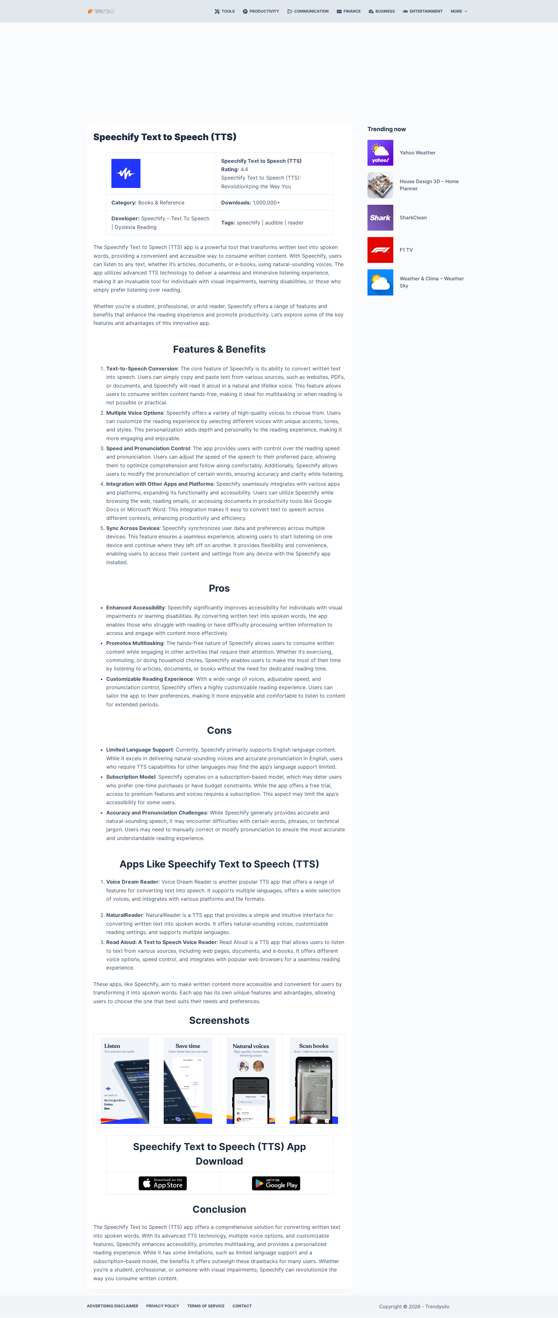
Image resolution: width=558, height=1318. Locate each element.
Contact (242, 1305)
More (456, 11)
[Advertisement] (279, 70)
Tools (228, 11)
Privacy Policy (162, 1305)
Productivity (264, 11)
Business (385, 11)
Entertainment (426, 11)
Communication (311, 11)
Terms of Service (205, 1305)
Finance (352, 11)
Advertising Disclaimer (112, 1305)
